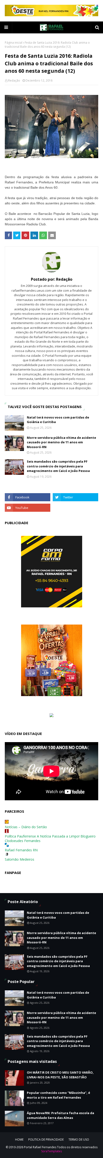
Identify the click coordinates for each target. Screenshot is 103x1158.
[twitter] (75, 497)
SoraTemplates (51, 1151)
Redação (14, 80)
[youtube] (27, 508)
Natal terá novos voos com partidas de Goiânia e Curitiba (58, 419)
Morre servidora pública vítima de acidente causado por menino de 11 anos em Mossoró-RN (61, 442)
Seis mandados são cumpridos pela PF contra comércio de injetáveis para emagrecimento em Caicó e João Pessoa (58, 466)
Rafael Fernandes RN (21, 850)
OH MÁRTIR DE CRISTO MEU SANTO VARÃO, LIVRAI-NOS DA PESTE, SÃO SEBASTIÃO (60, 1074)
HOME (19, 1139)
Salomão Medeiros (19, 859)
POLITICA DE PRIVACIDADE (46, 1139)
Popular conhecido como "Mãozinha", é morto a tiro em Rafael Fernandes (58, 1095)
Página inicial (13, 43)
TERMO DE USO (79, 1139)
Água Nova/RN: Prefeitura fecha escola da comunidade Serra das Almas (60, 1115)
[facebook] (27, 497)
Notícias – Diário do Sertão (26, 827)
